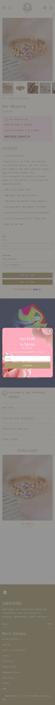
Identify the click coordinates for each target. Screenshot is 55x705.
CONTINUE (27, 365)
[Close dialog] (50, 331)
